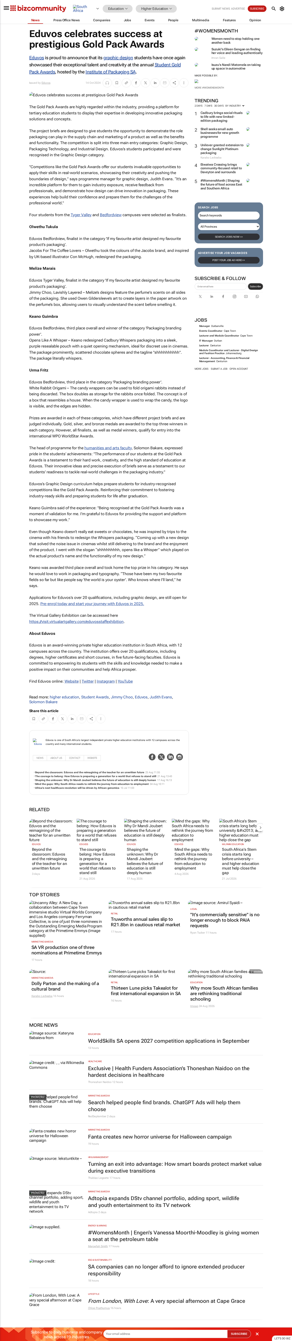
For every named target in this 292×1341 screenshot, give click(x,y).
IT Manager (206, 340)
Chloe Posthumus (99, 1308)
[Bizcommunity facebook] (223, 296)
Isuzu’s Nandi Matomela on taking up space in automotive (236, 66)
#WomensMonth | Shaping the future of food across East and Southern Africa (221, 184)
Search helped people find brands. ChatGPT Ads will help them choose (164, 1105)
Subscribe (255, 286)
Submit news (221, 8)
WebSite (92, 758)
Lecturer (204, 345)
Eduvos (36, 57)
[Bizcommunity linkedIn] (212, 296)
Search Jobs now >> (229, 236)
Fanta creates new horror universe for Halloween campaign (160, 1137)
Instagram (106, 681)
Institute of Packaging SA (111, 72)
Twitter (88, 681)
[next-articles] (260, 827)
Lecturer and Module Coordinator (219, 335)
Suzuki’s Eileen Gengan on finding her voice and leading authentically (237, 51)
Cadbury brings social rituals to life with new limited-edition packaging (221, 116)
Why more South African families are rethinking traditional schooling (224, 993)
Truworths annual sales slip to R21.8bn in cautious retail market (145, 921)
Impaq (194, 1006)
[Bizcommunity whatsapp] (257, 296)
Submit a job (219, 368)
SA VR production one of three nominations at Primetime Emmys (66, 950)
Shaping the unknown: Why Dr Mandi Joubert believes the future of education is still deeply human (95, 780)
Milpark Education (233, 844)
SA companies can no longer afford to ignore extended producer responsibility (166, 1270)
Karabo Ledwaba (42, 996)
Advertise (238, 8)
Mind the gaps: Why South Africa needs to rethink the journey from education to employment (92, 784)
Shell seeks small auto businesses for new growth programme (220, 133)
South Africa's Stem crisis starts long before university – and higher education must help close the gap (240, 861)
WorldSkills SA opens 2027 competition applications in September (168, 1041)
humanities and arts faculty (108, 448)
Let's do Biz (282, 1338)
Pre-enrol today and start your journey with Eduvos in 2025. (92, 603)
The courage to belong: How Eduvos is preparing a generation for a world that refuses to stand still (95, 776)
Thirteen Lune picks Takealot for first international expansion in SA (146, 990)
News (39, 758)
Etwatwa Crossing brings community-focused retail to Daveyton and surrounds (221, 168)
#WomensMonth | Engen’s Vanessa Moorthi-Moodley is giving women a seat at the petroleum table (173, 1236)
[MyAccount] (282, 8)
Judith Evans (161, 697)
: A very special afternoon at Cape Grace (166, 1301)
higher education (64, 697)
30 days (219, 105)
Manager (204, 326)
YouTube (125, 681)
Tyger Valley (81, 215)
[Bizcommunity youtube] (246, 296)
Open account (238, 368)
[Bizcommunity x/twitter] (200, 296)
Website (72, 681)
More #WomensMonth (209, 87)
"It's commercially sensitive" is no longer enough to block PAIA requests (225, 920)
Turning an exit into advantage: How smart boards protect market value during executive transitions (175, 1167)
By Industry (233, 105)
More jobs (202, 368)
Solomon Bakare (43, 702)
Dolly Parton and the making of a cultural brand (65, 986)
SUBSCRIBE (239, 1334)
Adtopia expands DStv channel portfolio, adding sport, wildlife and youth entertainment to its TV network (163, 1201)
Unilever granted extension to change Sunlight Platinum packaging (222, 149)
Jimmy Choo (122, 697)
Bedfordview (111, 215)
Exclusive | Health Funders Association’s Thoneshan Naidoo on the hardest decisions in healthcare (169, 1071)
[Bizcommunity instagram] (234, 296)
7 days (208, 105)
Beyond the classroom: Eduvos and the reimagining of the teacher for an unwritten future (89, 772)
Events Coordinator (210, 330)
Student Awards (95, 697)
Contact (74, 758)
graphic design (118, 57)
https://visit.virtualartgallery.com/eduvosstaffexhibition (76, 621)
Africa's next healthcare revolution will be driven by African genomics (77, 787)
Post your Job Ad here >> (228, 260)
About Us (56, 758)
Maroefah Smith (98, 1246)
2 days (199, 105)
